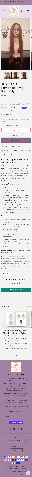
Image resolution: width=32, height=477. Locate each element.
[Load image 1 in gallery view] (7, 75)
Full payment (7, 114)
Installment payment (10, 117)
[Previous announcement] (3, 2)
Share (6, 273)
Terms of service (11, 471)
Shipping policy (22, 471)
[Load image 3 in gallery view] (24, 75)
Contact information (12, 474)
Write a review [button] (16, 290)
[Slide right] (30, 76)
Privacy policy (23, 468)
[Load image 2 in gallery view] (15, 75)
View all (28, 306)
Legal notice (23, 474)
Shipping (12, 110)
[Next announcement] (29, 2)
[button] (4, 11)
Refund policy (14, 468)
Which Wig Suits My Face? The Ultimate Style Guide (15, 332)
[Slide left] (2, 76)
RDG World (15, 466)
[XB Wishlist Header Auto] (24, 11)
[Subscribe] (26, 416)
